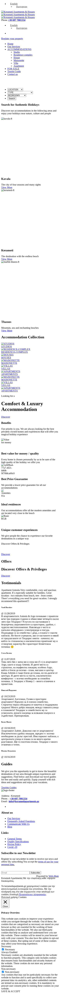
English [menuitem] (14, 3)
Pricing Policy (14, 844)
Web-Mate (54, 876)
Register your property (12, 38)
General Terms (14, 838)
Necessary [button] (6, 946)
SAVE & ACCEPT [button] (10, 991)
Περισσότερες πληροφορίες (32, 894)
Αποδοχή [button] (13, 894)
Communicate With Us (18, 824)
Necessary (10, 949)
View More (6, 187)
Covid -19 (12, 847)
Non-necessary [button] (8, 969)
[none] (33, 5)
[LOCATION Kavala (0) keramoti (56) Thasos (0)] (15, 89)
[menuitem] (12, 3)
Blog (9, 826)
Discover (5, 417)
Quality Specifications (18, 841)
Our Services (13, 818)
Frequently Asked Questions (21, 821)
